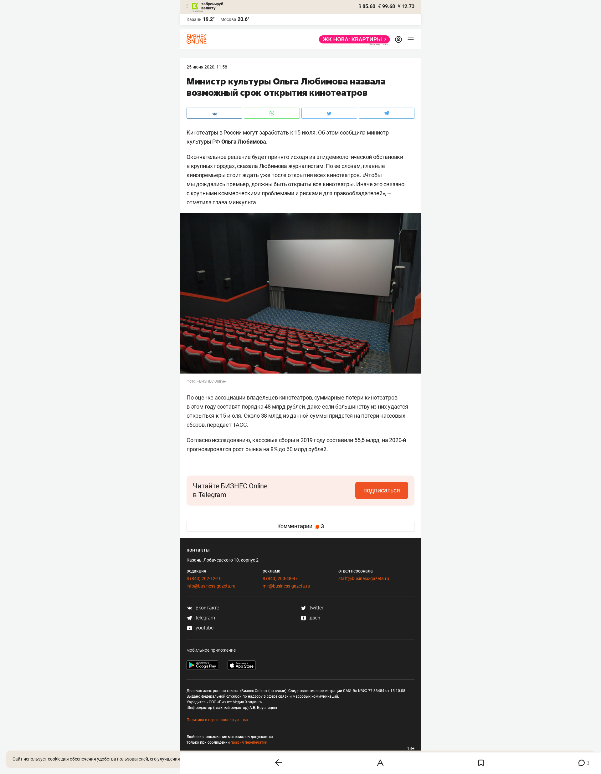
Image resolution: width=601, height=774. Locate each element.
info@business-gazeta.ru (211, 585)
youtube (203, 628)
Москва (228, 19)
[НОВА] (352, 39)
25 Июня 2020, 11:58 (207, 66)
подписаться (381, 490)
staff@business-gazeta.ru (363, 578)
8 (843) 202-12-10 (204, 578)
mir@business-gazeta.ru (286, 585)
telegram (204, 618)
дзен (314, 618)
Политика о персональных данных (218, 720)
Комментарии (300, 526)
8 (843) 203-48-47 (280, 578)
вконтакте (206, 608)
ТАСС (240, 424)
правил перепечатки (249, 742)
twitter (315, 608)
